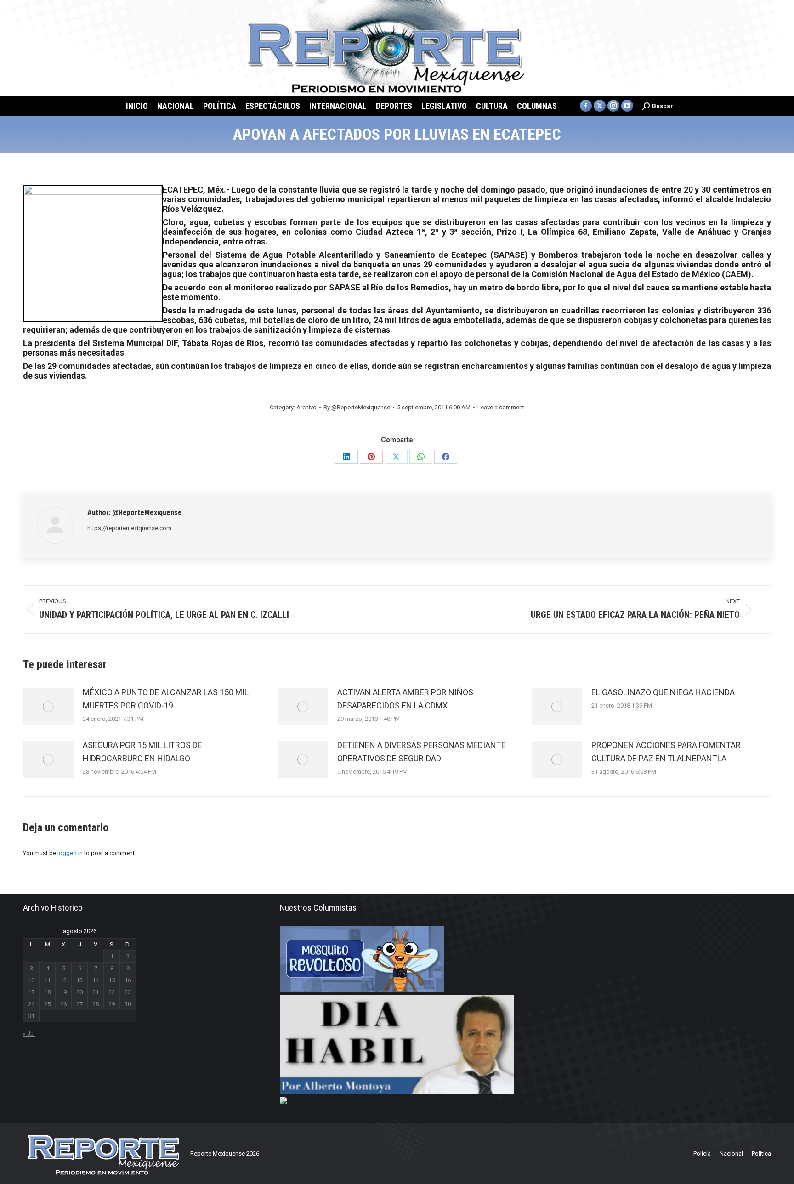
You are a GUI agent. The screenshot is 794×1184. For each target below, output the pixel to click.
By (356, 407)
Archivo (306, 407)
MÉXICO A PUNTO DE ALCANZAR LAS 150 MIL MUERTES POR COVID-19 (166, 698)
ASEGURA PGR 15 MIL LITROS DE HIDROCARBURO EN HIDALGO (142, 751)
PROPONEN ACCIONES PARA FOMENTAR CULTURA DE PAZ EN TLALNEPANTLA (666, 751)
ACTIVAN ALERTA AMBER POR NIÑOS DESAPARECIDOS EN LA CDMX (405, 698)
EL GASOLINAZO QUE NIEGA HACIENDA (663, 692)
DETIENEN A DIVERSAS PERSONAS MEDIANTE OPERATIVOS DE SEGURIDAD (421, 751)
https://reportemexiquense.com (129, 528)
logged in (70, 853)
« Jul (29, 1033)
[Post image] (48, 706)
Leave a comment (500, 407)
